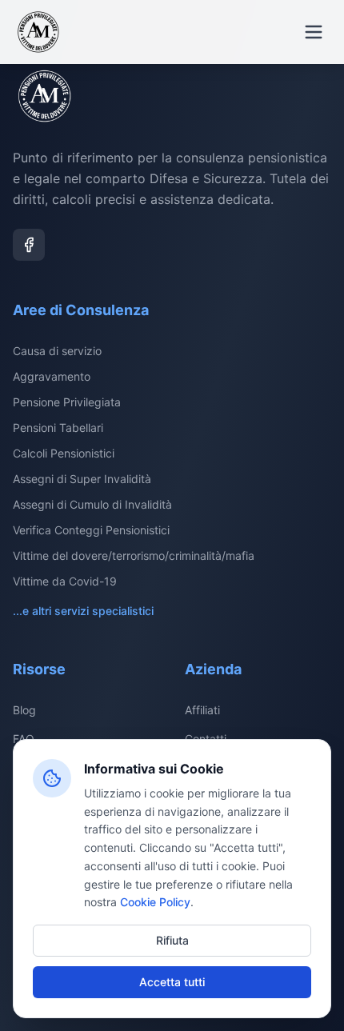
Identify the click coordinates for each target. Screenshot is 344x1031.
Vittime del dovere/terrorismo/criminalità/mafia (133, 555)
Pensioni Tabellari (58, 427)
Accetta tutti (172, 982)
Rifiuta (172, 940)
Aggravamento (51, 376)
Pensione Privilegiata (67, 402)
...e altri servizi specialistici (83, 610)
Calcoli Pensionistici (63, 453)
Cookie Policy (155, 902)
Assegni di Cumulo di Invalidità (92, 504)
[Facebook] (29, 245)
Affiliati (202, 710)
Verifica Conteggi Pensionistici (91, 530)
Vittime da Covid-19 (65, 581)
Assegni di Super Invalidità (82, 479)
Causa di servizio (57, 351)
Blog (24, 710)
